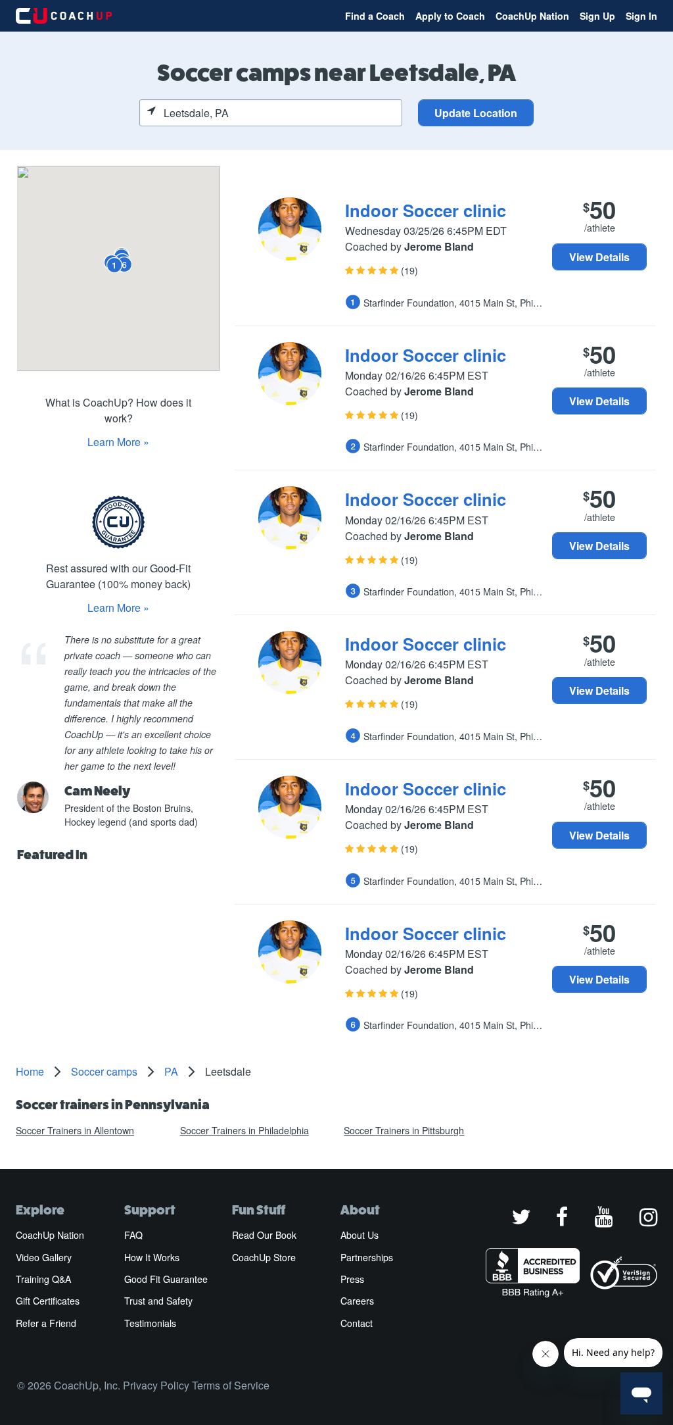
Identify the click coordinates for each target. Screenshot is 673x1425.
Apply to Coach (450, 15)
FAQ (133, 1234)
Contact (356, 1323)
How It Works (151, 1257)
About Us (359, 1234)
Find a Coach (375, 15)
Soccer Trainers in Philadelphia (244, 1130)
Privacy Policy (156, 1385)
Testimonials (150, 1323)
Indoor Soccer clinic (425, 210)
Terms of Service (230, 1385)
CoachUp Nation (532, 15)
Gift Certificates (48, 1300)
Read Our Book (264, 1234)
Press (352, 1279)
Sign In (641, 15)
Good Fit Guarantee (166, 1279)
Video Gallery (44, 1257)
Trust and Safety (158, 1300)
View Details (599, 256)
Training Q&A (43, 1279)
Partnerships (366, 1257)
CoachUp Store (264, 1257)
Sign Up (597, 15)
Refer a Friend (46, 1323)
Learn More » (118, 441)
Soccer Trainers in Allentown (75, 1130)
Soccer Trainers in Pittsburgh (404, 1130)
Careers (357, 1300)
